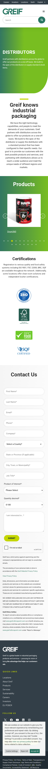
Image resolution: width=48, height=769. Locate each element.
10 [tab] (40, 241)
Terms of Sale (27, 760)
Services (6, 689)
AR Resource (34, 767)
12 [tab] (12, 244)
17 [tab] (32, 244)
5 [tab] (20, 241)
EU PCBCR (7, 705)
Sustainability (8, 693)
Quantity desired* (11, 498)
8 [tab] (32, 241)
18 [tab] (36, 244)
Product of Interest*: (13, 484)
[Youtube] (17, 720)
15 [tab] (24, 244)
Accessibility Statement (20, 767)
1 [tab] (4, 241)
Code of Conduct (25, 765)
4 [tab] (16, 241)
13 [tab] (16, 244)
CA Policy (17, 760)
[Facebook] (11, 720)
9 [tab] (36, 241)
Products (7, 685)
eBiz (33, 765)
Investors (15, 2)
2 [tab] (8, 241)
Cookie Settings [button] (12, 751)
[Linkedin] (23, 720)
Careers (6, 2)
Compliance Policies (10, 765)
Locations (24, 2)
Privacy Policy (8, 760)
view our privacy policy (22, 742)
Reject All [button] (24, 751)
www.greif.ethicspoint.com (15, 621)
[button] (43, 11)
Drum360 (11, 231)
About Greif (7, 681)
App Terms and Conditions (31, 762)
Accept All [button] (35, 751)
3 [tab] (12, 241)
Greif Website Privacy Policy (28, 571)
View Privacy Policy (10, 576)
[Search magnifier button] (41, 19)
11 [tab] (44, 241)
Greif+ (33, 2)
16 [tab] (28, 244)
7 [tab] (28, 241)
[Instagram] (29, 720)
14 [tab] (20, 244)
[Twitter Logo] (5, 720)
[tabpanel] (24, 214)
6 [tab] (24, 241)
